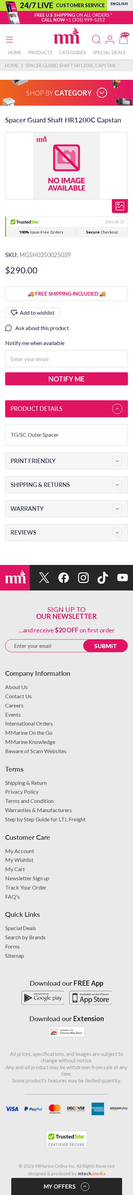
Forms (12, 946)
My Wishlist (19, 859)
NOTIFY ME (66, 379)
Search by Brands (25, 937)
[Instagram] (79, 578)
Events (13, 714)
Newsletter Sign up (27, 878)
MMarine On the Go (29, 732)
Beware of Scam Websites (35, 751)
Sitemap (14, 955)
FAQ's (12, 896)
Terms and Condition (29, 800)
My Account (19, 851)
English (119, 3)
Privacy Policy (22, 791)
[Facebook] (59, 578)
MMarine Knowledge (30, 741)
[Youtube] (118, 578)
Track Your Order (25, 887)
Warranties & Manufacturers (38, 810)
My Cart (15, 869)
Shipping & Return (26, 782)
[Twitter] (39, 578)
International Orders (29, 723)
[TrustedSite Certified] (66, 1139)
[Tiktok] (98, 578)
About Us (16, 687)
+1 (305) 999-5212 (85, 20)
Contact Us (18, 696)
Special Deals (20, 928)
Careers (14, 705)
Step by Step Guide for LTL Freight (45, 819)
